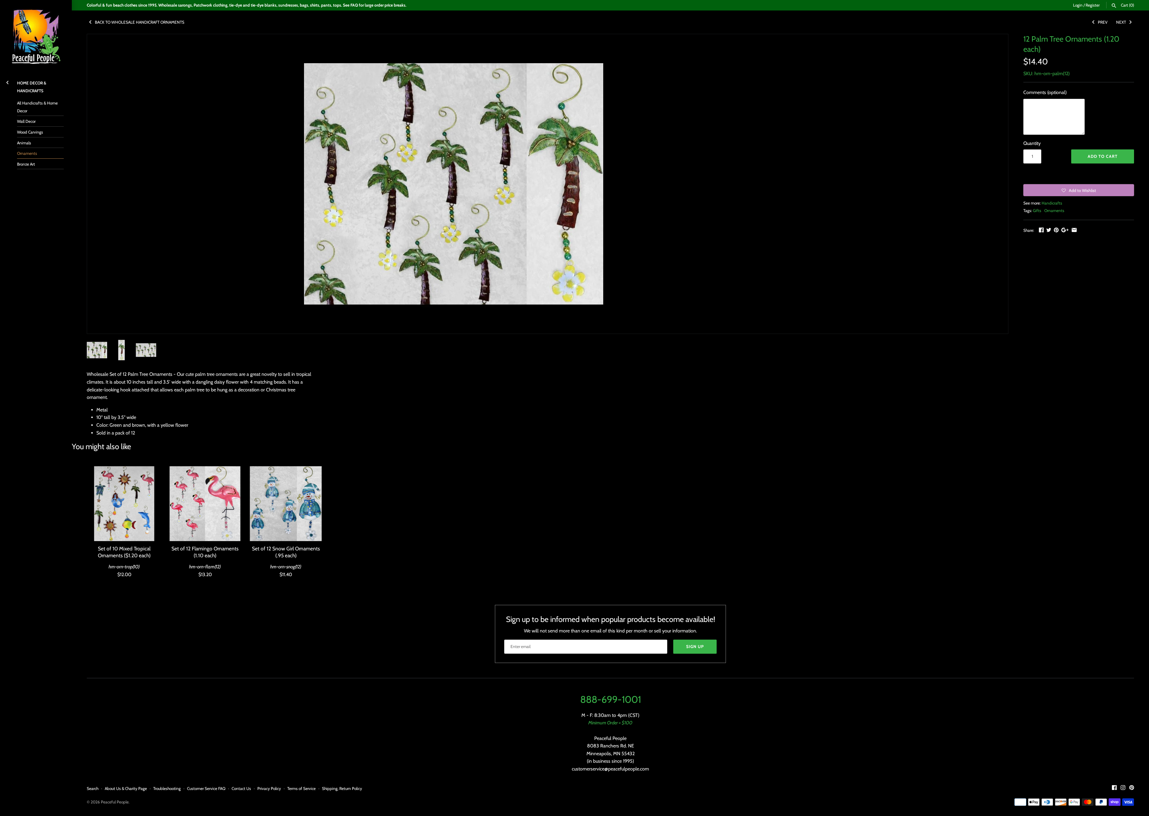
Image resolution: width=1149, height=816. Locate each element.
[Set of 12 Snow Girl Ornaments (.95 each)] (285, 503)
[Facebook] (1114, 788)
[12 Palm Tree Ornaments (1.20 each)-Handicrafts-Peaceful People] (453, 184)
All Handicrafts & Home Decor (37, 107)
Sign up (695, 646)
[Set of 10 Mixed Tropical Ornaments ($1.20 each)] (124, 503)
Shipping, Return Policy (342, 788)
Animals (24, 142)
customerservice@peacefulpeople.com (610, 769)
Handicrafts (1052, 203)
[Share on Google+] (1065, 230)
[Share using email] (1074, 230)
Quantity (1032, 143)
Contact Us (241, 788)
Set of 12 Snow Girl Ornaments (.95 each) (286, 551)
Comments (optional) (1045, 92)
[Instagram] (1123, 788)
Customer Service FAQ (206, 788)
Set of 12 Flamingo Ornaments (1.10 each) (204, 551)
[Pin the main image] (1056, 230)
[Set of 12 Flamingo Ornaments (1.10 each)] (205, 503)
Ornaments (27, 153)
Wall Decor (26, 121)
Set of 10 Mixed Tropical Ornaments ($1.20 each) (124, 551)
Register (1093, 5)
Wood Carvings (30, 132)
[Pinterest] (1131, 788)
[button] (1078, 190)
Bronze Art (26, 164)
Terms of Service (301, 788)
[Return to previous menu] (7, 81)
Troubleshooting (167, 788)
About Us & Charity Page (126, 788)
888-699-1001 (610, 699)
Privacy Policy (269, 788)
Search (92, 788)
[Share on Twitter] (1048, 230)
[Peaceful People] (36, 36)
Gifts (1037, 210)
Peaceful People (115, 802)
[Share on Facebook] (1041, 230)
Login (1078, 5)
